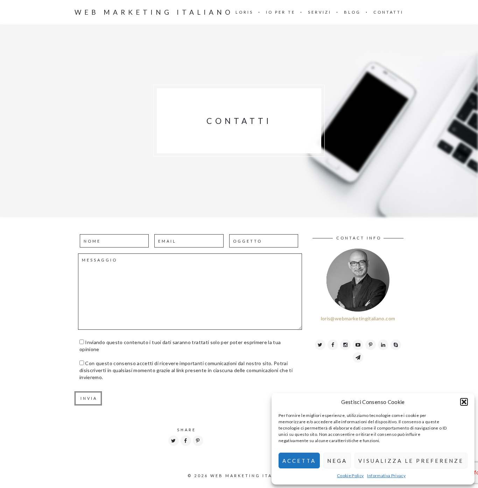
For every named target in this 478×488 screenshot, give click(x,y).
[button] (464, 401)
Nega (337, 461)
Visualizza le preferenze (411, 461)
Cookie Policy (350, 475)
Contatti (388, 12)
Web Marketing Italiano (154, 12)
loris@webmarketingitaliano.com (358, 318)
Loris (244, 12)
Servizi (319, 12)
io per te (280, 12)
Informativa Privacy (386, 475)
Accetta (299, 461)
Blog (352, 12)
